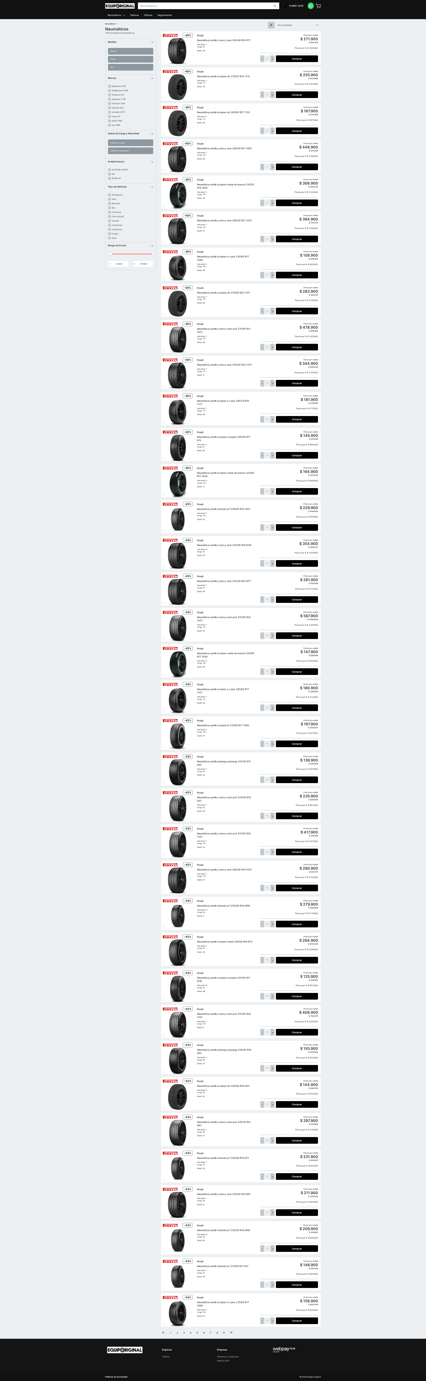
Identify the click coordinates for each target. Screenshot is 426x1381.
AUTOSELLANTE (120, 169)
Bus (113, 208)
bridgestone (120, 90)
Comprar (297, 58)
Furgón (115, 233)
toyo (116, 125)
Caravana (116, 212)
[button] (130, 42)
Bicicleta (116, 203)
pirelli (117, 120)
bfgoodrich (119, 86)
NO (113, 174)
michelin (118, 112)
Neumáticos (114, 15)
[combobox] (208, 5)
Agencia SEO (223, 1360)
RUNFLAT (116, 178)
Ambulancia (117, 195)
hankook (118, 103)
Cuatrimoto (117, 229)
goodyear (119, 99)
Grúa (114, 238)
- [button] (262, 58)
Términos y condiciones (228, 1356)
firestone (118, 95)
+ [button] (272, 58)
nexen (116, 116)
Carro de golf (118, 216)
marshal (117, 107)
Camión (115, 220)
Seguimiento (164, 15)
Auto (114, 199)
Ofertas (148, 15)
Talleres (134, 15)
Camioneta (117, 225)
